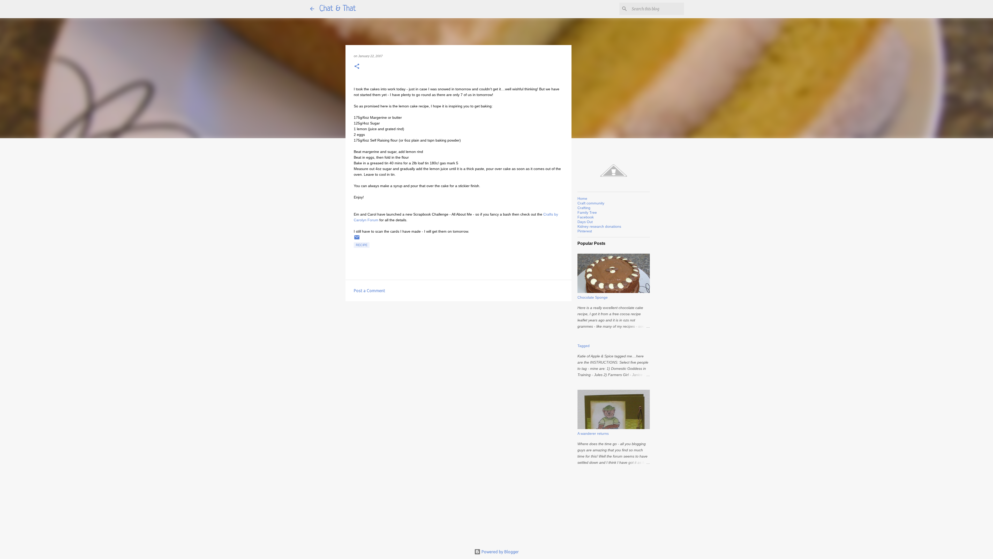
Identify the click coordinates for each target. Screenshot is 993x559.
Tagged (583, 346)
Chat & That (337, 8)
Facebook (585, 217)
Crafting (583, 208)
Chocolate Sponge (592, 297)
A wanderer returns (593, 433)
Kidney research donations (599, 226)
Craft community (590, 203)
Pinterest (584, 231)
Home (582, 198)
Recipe (361, 245)
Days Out (585, 222)
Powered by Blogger (499, 551)
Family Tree (587, 212)
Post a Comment (369, 290)
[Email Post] (357, 239)
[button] (357, 66)
